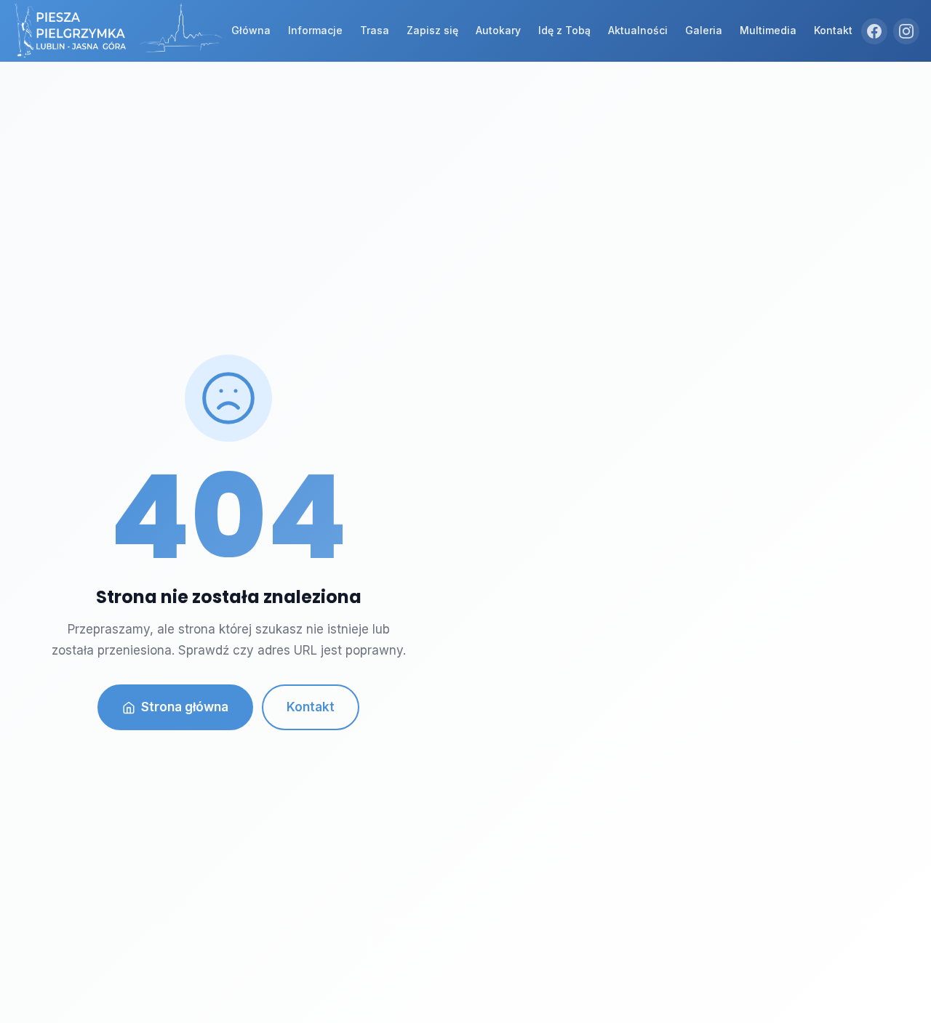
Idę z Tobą (564, 30)
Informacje (315, 30)
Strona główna (184, 707)
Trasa (374, 30)
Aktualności (638, 30)
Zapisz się (432, 30)
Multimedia (768, 30)
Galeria (703, 30)
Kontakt (833, 30)
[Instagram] (906, 31)
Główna (251, 30)
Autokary (498, 30)
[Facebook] (874, 31)
